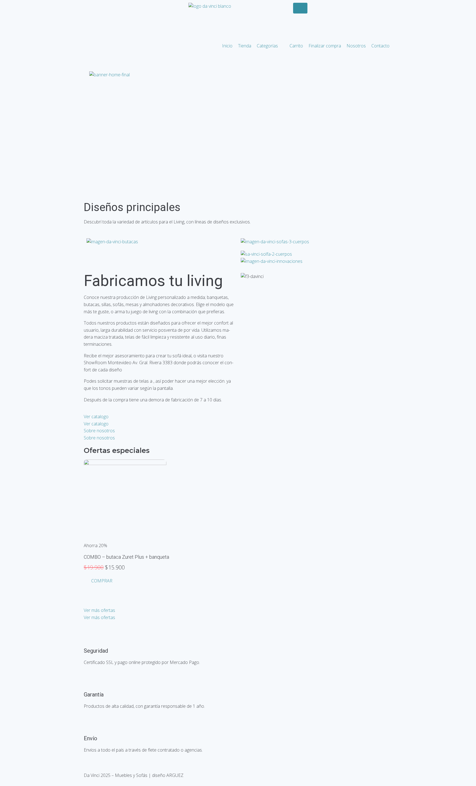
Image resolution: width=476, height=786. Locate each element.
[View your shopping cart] (295, 15)
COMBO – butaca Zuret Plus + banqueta (126, 557)
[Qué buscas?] (300, 8)
